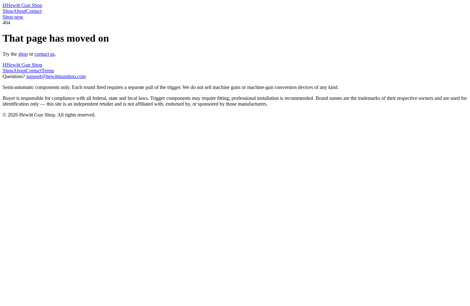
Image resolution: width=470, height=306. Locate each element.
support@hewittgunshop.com (56, 76)
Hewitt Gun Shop (22, 5)
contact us (45, 54)
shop (23, 54)
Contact (34, 11)
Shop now (13, 17)
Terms (48, 70)
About (19, 11)
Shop (8, 11)
